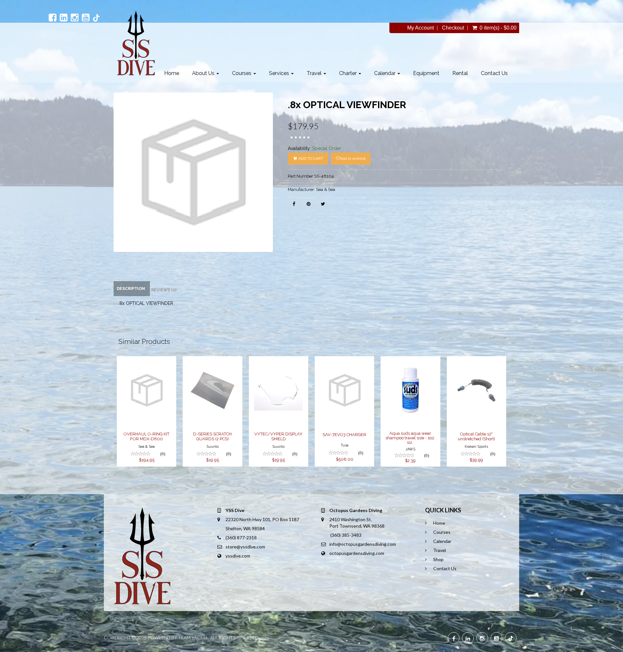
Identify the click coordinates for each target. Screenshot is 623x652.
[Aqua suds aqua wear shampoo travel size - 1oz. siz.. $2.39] (410, 360)
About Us (204, 73)
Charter (348, 73)
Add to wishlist (353, 158)
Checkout (453, 28)
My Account (420, 28)
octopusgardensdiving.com (356, 553)
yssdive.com (238, 555)
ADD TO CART (310, 158)
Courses (242, 73)
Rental (460, 73)
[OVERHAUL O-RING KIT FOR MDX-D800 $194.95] (146, 360)
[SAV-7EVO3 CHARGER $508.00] (344, 360)
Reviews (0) (164, 289)
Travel (315, 73)
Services (279, 73)
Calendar (385, 73)
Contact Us (494, 73)
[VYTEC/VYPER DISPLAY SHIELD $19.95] (279, 360)
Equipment (426, 73)
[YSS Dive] (136, 42)
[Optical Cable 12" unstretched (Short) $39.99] (476, 360)
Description (131, 288)
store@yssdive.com (245, 546)
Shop (438, 559)
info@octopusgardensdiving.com (362, 544)
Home (171, 73)
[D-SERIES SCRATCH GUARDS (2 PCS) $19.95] (212, 360)
